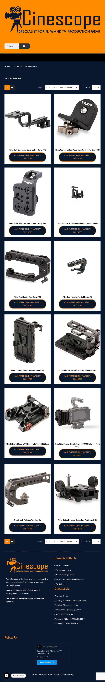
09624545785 (67, 614)
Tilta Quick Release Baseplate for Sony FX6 (77, 520)
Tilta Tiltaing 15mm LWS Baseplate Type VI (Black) (27, 444)
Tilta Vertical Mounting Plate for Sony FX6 (27, 223)
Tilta (16, 66)
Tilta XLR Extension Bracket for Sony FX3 (27, 150)
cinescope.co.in (50, 647)
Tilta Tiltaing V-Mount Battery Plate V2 (27, 370)
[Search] (24, 46)
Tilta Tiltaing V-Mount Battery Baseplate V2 (77, 370)
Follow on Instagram (47, 662)
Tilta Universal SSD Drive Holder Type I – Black (77, 223)
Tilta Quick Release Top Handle (27, 520)
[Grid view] (7, 87)
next (57, 87)
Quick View (27, 114)
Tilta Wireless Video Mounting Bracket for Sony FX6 (77, 150)
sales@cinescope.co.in (71, 610)
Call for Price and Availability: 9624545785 (27, 157)
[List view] (12, 87)
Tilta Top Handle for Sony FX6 (27, 297)
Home (7, 66)
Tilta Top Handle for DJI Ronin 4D (77, 297)
